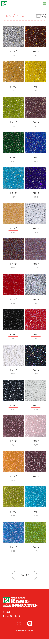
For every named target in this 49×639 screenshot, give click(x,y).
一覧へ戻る (24, 575)
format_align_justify (44, 4)
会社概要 (7, 612)
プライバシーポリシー (13, 616)
